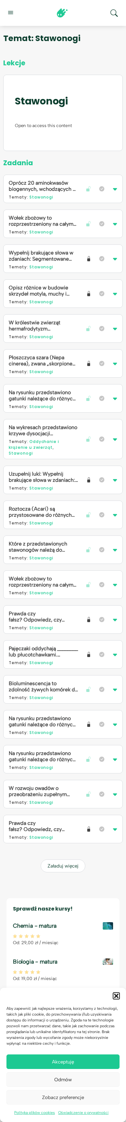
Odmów (63, 1080)
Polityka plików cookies (34, 1112)
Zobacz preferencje (63, 1097)
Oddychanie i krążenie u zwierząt (34, 444)
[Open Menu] (10, 12)
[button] (116, 996)
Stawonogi (41, 101)
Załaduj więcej (63, 866)
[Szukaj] (114, 13)
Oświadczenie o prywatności (83, 1112)
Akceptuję (63, 1062)
